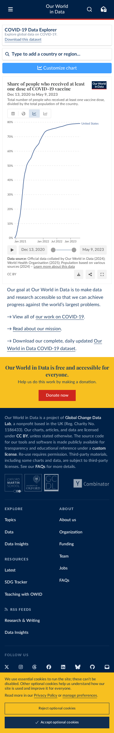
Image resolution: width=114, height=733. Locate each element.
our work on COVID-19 (60, 317)
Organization (70, 532)
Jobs (63, 568)
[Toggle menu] (10, 9)
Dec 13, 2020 (33, 250)
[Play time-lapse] (12, 250)
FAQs (40, 467)
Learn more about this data (54, 266)
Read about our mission (37, 328)
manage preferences (80, 695)
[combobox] (89, 9)
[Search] (89, 9)
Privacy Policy (45, 695)
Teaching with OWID (23, 594)
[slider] (53, 250)
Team (64, 556)
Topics (10, 520)
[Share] (90, 274)
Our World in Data (57, 9)
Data (9, 532)
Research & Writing (22, 621)
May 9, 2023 (93, 250)
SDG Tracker (16, 582)
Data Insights (16, 544)
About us (67, 520)
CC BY (11, 274)
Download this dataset (23, 40)
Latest (10, 570)
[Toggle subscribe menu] (103, 9)
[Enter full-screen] (102, 274)
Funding (66, 544)
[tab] (13, 113)
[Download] (78, 274)
